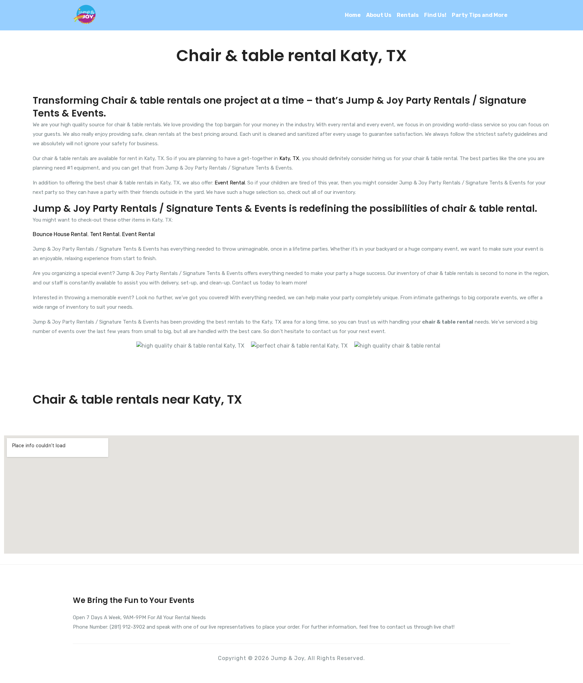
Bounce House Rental (60, 234)
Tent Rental (104, 234)
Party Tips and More (479, 15)
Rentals (408, 15)
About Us (378, 15)
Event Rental (230, 183)
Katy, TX (289, 158)
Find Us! (435, 15)
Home (353, 15)
